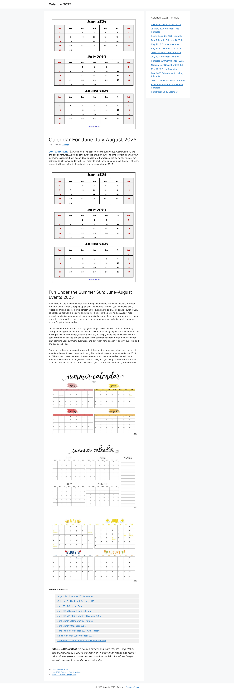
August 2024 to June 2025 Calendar (75, 596)
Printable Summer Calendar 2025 (167, 61)
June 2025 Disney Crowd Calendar (74, 611)
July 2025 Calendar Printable (165, 56)
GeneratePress (132, 687)
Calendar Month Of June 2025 (166, 24)
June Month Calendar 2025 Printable (75, 621)
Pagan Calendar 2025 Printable (166, 36)
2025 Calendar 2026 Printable (166, 52)
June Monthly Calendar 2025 (71, 626)
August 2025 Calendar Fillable (166, 48)
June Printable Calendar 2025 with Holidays (79, 631)
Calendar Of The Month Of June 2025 (75, 601)
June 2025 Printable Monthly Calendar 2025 (79, 616)
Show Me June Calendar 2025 (64, 675)
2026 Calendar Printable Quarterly (168, 80)
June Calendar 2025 (60, 669)
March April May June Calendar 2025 (75, 636)
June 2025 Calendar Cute (70, 606)
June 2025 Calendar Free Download (66, 672)
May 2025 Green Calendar (164, 69)
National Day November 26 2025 (167, 65)
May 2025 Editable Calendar (165, 44)
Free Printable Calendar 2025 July (168, 40)
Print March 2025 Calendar (164, 92)
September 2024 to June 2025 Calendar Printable (81, 640)
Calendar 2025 (60, 4)
